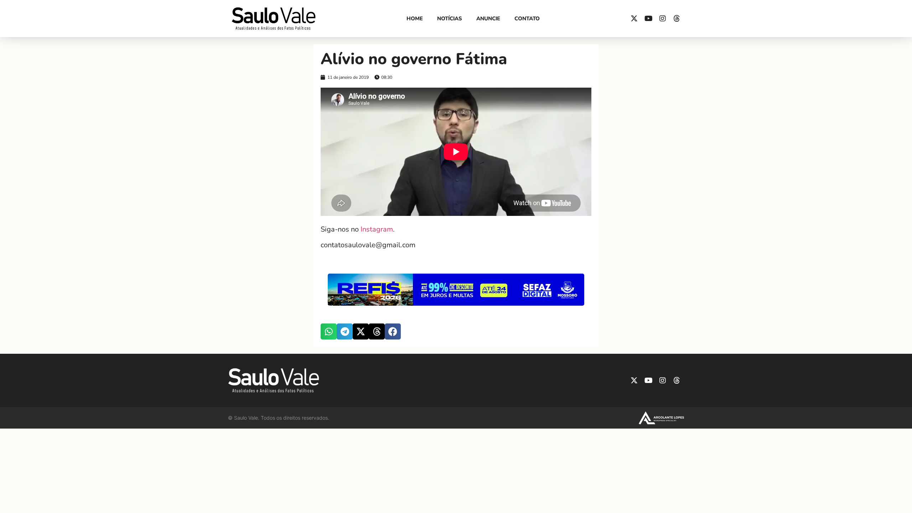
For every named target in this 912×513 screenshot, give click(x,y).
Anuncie (488, 18)
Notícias (449, 18)
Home (414, 18)
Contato (527, 18)
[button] (329, 331)
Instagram (376, 229)
